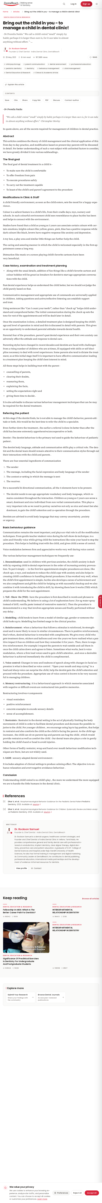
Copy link (36, 100)
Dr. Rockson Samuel (18, 48)
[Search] (64, 3)
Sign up (86, 3)
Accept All (92, 1193)
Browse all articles (90, 898)
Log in (73, 3)
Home (5, 11)
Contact (37, 868)
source (36, 804)
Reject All (77, 1193)
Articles (16, 11)
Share (24, 100)
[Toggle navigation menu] (96, 4)
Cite (16, 100)
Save (7, 100)
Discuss (56, 100)
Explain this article (16, 84)
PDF (46, 100)
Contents (10, 93)
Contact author (72, 100)
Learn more (42, 1199)
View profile (21, 868)
